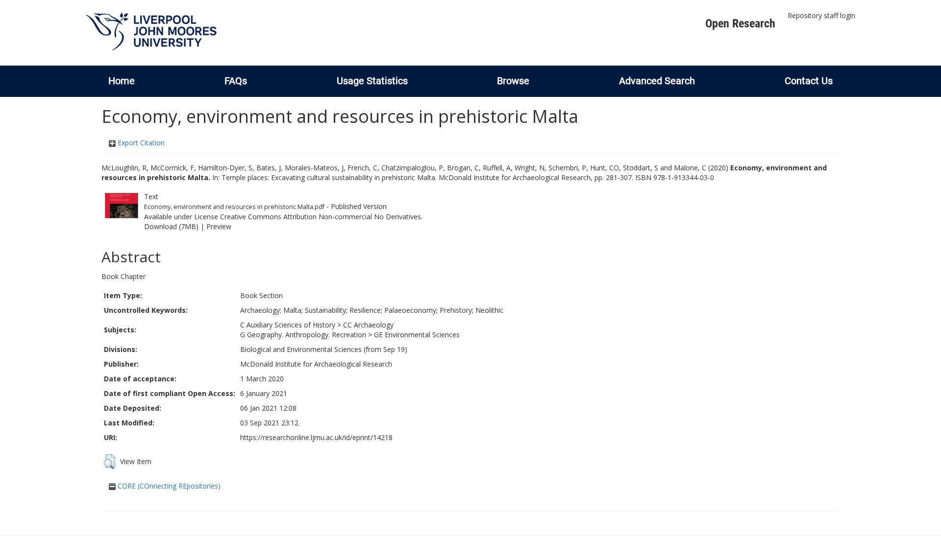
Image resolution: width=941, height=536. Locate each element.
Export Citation (140, 142)
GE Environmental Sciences (417, 334)
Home (121, 81)
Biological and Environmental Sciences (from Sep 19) (323, 349)
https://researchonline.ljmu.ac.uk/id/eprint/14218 (316, 437)
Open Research (740, 23)
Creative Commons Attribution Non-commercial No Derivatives (320, 216)
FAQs (235, 81)
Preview (218, 226)
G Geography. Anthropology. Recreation (303, 334)
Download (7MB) (171, 226)
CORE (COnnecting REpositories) (168, 485)
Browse (513, 81)
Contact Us (809, 81)
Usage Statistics (372, 81)
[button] (109, 461)
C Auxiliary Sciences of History (287, 324)
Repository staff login (821, 15)
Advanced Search (657, 81)
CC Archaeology (368, 324)
